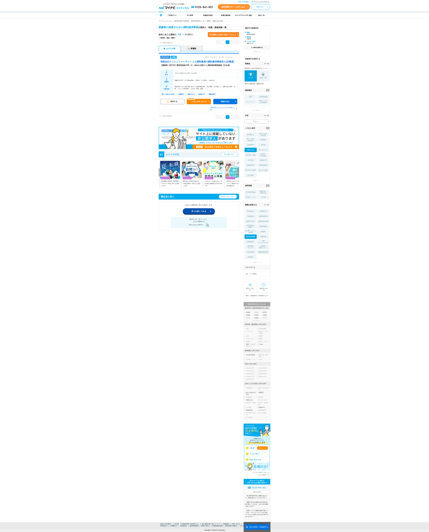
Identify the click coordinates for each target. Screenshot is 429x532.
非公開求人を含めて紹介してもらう (222, 35)
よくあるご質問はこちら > (263, 474)
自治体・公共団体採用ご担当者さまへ (187, 524)
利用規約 (226, 524)
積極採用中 (250, 165)
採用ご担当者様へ (244, 1)
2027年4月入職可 (250, 170)
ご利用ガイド (172, 15)
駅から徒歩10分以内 (250, 140)
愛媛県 (209, 21)
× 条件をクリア (257, 51)
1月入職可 (250, 175)
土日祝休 (250, 160)
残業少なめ (250, 150)
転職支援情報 (226, 15)
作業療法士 (173, 526)
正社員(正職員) (250, 192)
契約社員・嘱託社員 (263, 192)
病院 (250, 96)
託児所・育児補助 (263, 155)
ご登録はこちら (262, 448)
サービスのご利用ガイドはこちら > (261, 472)
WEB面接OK (263, 165)
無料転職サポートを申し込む (233, 7)
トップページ (161, 15)
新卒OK (263, 145)
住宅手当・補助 (251, 155)
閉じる (256, 180)
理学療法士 (164, 526)
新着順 (193, 48)
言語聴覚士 (183, 526)
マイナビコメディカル (165, 21)
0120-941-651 (202, 7)
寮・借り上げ (263, 150)
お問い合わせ (236, 524)
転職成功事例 (208, 15)
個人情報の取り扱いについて (211, 524)
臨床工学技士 (205, 526)
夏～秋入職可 (263, 170)
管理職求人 (250, 134)
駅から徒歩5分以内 (263, 134)
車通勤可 (263, 140)
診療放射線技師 (217, 526)
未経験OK (250, 145)
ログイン (260, 7)
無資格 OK (263, 160)
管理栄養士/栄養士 (231, 526)
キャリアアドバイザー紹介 (244, 15)
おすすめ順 (170, 48)
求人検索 (190, 15)
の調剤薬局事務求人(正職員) (197, 61)
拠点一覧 (261, 15)
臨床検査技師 (194, 526)
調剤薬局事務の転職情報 (181, 21)
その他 (263, 197)
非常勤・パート (251, 197)
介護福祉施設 (263, 96)
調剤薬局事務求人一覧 (197, 21)
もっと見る (256, 110)
